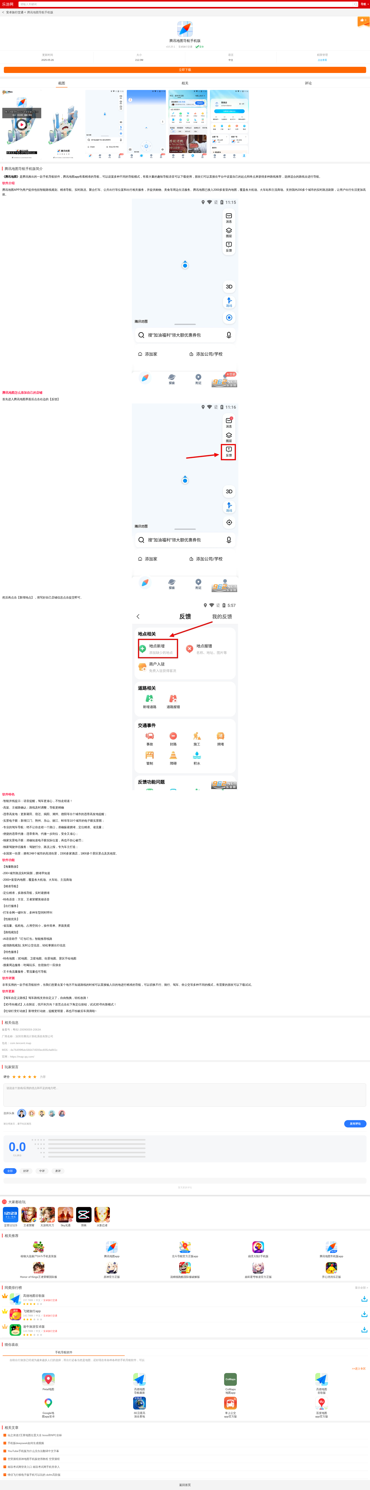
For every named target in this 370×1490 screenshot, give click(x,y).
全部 (10, 1170)
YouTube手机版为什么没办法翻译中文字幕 (31, 1451)
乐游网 (7, 4)
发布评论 (355, 1123)
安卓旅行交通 (185, 46)
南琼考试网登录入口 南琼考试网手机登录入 (32, 1466)
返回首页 (185, 1485)
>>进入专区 (359, 1368)
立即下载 (185, 69)
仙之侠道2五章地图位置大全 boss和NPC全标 (33, 1435)
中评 (42, 1170)
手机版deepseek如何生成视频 (24, 1443)
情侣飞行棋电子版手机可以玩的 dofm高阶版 (32, 1474)
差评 (58, 1170)
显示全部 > (361, 1287)
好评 (26, 1170)
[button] (64, 1352)
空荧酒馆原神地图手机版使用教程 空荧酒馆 (32, 1458)
